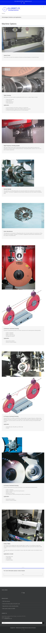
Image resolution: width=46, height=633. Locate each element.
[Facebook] (22, 592)
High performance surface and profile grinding (10, 606)
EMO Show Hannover (6, 601)
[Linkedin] (23, 592)
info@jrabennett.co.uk (28, 1)
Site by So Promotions (32, 627)
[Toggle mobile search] (41, 7)
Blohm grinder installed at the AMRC (9, 608)
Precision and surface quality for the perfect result (11, 603)
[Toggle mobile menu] (43, 7)
